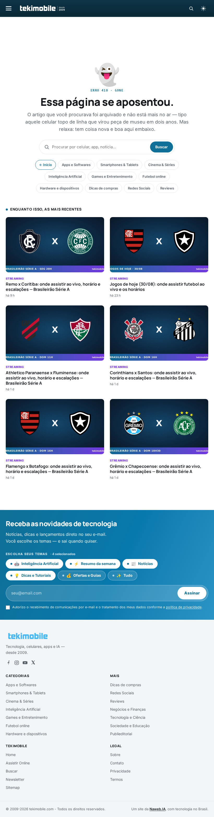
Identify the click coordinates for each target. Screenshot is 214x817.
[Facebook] (8, 662)
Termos (116, 779)
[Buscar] (191, 8)
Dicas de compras (103, 188)
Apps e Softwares (76, 165)
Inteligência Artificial (65, 176)
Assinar (192, 593)
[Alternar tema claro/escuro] (203, 8)
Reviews (167, 188)
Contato (117, 763)
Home (11, 754)
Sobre (115, 754)
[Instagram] (16, 662)
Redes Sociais (139, 188)
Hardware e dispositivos (59, 188)
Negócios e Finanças (128, 709)
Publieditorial (121, 734)
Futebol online (154, 176)
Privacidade (120, 771)
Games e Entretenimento (112, 176)
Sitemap (13, 787)
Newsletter (15, 779)
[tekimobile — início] (42, 8)
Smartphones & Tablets (119, 165)
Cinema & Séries (161, 165)
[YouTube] (25, 662)
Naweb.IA (157, 809)
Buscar (161, 147)
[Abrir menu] (9, 8)
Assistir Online (18, 763)
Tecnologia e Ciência (127, 717)
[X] (33, 662)
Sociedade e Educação (130, 725)
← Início (45, 165)
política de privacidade (183, 607)
